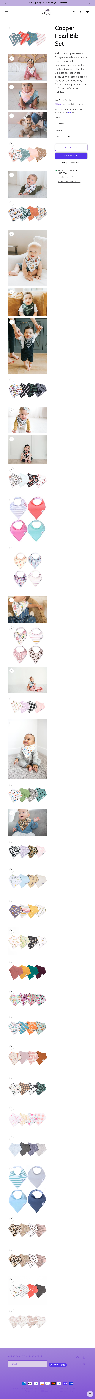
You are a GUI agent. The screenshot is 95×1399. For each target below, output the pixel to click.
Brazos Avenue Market (29, 1388)
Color (57, 117)
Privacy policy (76, 1388)
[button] (6, 13)
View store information (69, 181)
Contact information (64, 1391)
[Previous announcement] (5, 2)
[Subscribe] (43, 1364)
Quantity (59, 130)
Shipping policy (47, 1391)
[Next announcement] (89, 2)
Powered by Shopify (46, 1388)
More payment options (71, 162)
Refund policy (62, 1388)
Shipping (59, 104)
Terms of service (31, 1391)
